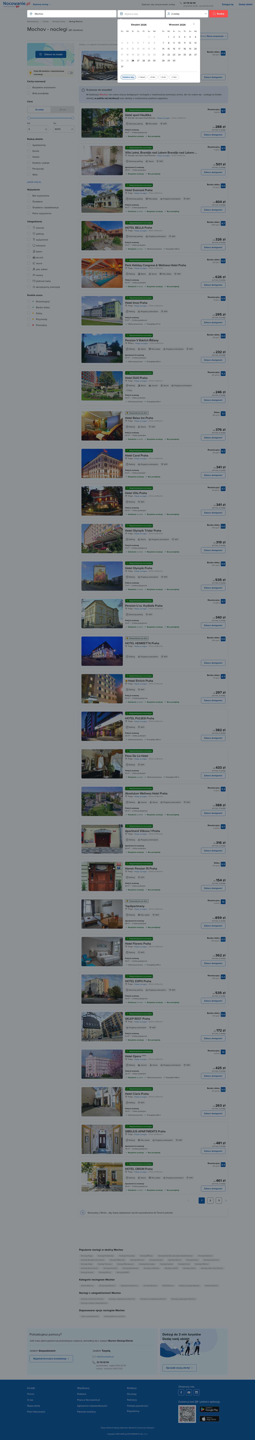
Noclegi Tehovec (105, 1264)
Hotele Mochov (87, 1285)
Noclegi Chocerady (126, 1255)
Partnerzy (132, 1399)
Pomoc (30, 1394)
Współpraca (83, 1388)
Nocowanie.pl (32, 21)
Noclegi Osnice (175, 1260)
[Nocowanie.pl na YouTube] (189, 1392)
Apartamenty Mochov (129, 1285)
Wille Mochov (168, 1285)
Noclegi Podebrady (105, 1255)
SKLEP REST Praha (137, 1018)
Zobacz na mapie (53, 54)
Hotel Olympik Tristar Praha (143, 530)
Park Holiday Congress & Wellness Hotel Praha (155, 265)
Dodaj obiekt (245, 4)
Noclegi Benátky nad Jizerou (92, 1260)
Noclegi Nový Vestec (89, 1268)
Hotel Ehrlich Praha (140, 681)
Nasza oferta (33, 1405)
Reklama (81, 1394)
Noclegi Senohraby (147, 1264)
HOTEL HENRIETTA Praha (142, 643)
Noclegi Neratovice (130, 1268)
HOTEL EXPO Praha (138, 981)
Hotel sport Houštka (138, 115)
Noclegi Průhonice (117, 1260)
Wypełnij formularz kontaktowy (49, 1358)
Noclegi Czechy (58, 21)
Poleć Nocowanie (36, 1411)
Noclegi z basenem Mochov (92, 1299)
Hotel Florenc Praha (138, 943)
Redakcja (132, 1388)
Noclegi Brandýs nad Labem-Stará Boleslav (175, 1255)
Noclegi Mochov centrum (114, 1316)
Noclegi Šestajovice (125, 1264)
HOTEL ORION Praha (139, 1169)
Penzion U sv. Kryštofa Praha (144, 605)
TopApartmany (134, 906)
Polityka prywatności (137, 1405)
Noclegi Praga (86, 1255)
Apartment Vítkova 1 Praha (142, 831)
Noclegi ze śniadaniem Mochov (153, 1299)
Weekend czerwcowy (137, 1427)
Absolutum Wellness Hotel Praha (146, 793)
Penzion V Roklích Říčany (141, 340)
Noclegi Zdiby (86, 1264)
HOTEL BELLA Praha (138, 227)
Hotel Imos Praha (136, 303)
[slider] (28, 117)
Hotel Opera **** (135, 1056)
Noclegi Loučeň (171, 1268)
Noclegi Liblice (189, 1268)
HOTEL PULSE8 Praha (139, 718)
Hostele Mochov (150, 1285)
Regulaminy (133, 1411)
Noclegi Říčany (146, 1255)
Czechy (45, 21)
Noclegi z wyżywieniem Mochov (122, 1299)
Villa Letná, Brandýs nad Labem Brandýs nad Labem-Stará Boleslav (160, 154)
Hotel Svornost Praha (139, 190)
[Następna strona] (226, 1200)
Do (55, 123)
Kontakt (31, 1388)
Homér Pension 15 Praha (141, 868)
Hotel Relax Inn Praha (139, 418)
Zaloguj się (227, 4)
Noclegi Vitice (192, 1260)
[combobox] (68, 13)
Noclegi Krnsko (87, 1272)
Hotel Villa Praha (136, 493)
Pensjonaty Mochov (107, 1285)
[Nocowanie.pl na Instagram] (197, 1392)
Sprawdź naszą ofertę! (178, 1367)
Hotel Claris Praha (137, 1094)
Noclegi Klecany (156, 1260)
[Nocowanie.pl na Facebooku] (181, 1392)
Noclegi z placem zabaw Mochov (94, 1303)
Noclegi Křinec (105, 1272)
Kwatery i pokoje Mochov (189, 1285)
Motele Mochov (211, 1285)
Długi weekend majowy (110, 1427)
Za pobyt (39, 109)
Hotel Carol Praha (136, 455)
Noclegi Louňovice (151, 1268)
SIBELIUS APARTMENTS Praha (145, 1131)
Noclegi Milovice (137, 1260)
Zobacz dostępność (213, 77)
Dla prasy (132, 1394)
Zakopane (150, 1427)
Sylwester (124, 1427)
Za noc (62, 109)
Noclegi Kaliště (123, 1272)
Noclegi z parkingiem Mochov (183, 1299)
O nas (30, 1399)
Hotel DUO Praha (136, 378)
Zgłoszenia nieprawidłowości (92, 1405)
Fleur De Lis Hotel (136, 756)
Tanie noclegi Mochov (90, 1316)
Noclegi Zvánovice (211, 1260)
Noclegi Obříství (201, 1264)
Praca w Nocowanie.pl (88, 1399)
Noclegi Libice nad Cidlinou (212, 1268)
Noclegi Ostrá (184, 1264)
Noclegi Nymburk (205, 1255)
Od (28, 123)
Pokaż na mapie (163, 118)
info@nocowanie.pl (105, 1356)
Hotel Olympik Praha (138, 568)
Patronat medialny (86, 1411)
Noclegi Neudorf (110, 1268)
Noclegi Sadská (166, 1264)
